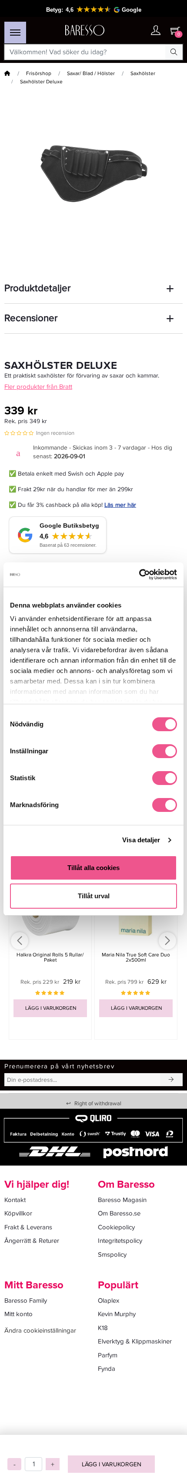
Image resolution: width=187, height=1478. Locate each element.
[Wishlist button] (138, 30)
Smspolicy (112, 1254)
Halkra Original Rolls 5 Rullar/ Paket (50, 957)
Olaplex (108, 1300)
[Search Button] (174, 52)
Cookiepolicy (116, 1227)
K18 (103, 1328)
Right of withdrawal (93, 1103)
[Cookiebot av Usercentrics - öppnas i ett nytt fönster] (139, 574)
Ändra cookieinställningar (40, 1330)
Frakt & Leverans (28, 1227)
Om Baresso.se (119, 1213)
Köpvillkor (18, 1213)
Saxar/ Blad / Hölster (91, 73)
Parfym (107, 1355)
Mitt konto (18, 1314)
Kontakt (15, 1200)
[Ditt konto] (155, 31)
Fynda (106, 1369)
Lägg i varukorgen (111, 1464)
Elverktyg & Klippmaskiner (135, 1341)
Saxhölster (142, 73)
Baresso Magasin (122, 1200)
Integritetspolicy (120, 1241)
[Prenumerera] (171, 1079)
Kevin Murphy (117, 1314)
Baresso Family (25, 1300)
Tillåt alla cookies (93, 867)
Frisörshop (38, 73)
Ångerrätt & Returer (31, 1241)
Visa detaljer (141, 840)
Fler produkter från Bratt (38, 387)
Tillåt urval (94, 896)
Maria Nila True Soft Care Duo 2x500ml (136, 957)
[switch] (164, 751)
